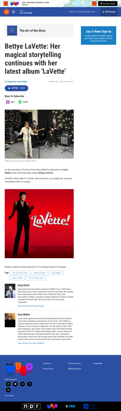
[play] (6, 12)
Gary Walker (22, 81)
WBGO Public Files (74, 369)
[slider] (17, 12)
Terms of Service (74, 363)
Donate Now (109, 3)
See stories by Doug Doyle (31, 305)
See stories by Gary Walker (31, 343)
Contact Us (47, 363)
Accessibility (97, 363)
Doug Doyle (11, 81)
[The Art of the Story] (12, 31)
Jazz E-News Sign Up (98, 31)
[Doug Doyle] (10, 291)
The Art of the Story (32, 31)
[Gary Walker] (10, 320)
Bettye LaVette (39, 273)
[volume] (14, 12)
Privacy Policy (48, 369)
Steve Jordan (17, 278)
